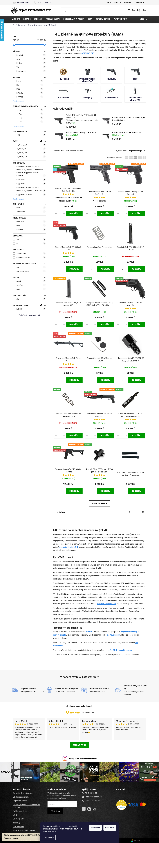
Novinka (30, 63)
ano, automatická (30, 271)
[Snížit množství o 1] (56, 213)
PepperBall (30, 184)
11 (143, 512)
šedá (30, 289)
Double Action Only (30, 257)
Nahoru (62, 512)
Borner (29, 81)
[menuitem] (16, 19)
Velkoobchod (18, 826)
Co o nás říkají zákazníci (23, 793)
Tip (30, 67)
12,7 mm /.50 (30, 149)
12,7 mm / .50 (30, 157)
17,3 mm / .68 (30, 145)
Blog (15, 815)
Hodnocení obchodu (79, 706)
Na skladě (30, 55)
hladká (30, 208)
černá (30, 281)
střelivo (89, 632)
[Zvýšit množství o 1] (64, 213)
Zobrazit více (79, 745)
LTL (29, 85)
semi (30, 226)
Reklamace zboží (20, 811)
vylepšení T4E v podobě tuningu (119, 650)
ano (30, 240)
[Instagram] (89, 809)
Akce (30, 59)
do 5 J (29, 110)
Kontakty (16, 823)
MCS (29, 89)
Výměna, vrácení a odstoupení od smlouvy (26, 806)
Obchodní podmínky (21, 797)
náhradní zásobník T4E (106, 603)
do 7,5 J (29, 114)
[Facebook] (84, 809)
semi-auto (30, 222)
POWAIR (29, 97)
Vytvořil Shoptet (140, 840)
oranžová (30, 285)
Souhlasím (109, 828)
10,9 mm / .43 (30, 153)
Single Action (30, 253)
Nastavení (49, 837)
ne (30, 244)
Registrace (140, 2)
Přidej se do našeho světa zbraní (83, 759)
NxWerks (29, 93)
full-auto (30, 230)
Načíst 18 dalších (99, 503)
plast (30, 299)
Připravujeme (30, 71)
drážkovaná (30, 212)
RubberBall (30, 180)
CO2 (30, 135)
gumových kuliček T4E (68, 547)
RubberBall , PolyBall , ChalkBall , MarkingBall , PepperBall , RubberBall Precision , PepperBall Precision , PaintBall (30, 171)
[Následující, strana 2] (136, 512)
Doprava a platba (20, 801)
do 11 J (29, 118)
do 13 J (29, 122)
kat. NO (30, 309)
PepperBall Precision (30, 195)
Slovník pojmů (18, 819)
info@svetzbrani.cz (24, 2)
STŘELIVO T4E (87, 53)
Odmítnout (95, 828)
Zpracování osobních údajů (24, 830)
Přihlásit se (55, 811)
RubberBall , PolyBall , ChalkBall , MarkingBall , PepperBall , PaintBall (30, 189)
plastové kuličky (113, 635)
